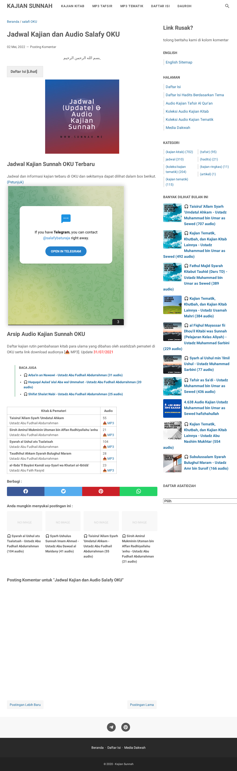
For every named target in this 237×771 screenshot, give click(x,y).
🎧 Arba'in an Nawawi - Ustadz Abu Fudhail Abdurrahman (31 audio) (73, 375)
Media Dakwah (178, 127)
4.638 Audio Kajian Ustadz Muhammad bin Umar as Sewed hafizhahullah (206, 408)
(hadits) (209, 159)
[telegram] (111, 727)
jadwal (175, 159)
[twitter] (63, 491)
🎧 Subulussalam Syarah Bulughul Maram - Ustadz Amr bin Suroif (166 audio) (206, 463)
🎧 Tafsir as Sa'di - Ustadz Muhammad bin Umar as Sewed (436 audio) (206, 386)
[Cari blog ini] (227, 6)
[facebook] (25, 491)
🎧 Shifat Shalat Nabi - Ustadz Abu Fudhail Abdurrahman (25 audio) (73, 394)
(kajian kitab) (179, 152)
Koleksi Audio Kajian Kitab (187, 111)
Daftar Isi (160, 6)
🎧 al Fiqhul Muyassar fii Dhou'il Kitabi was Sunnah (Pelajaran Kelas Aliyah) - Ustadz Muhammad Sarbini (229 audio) (196, 337)
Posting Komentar (43, 47)
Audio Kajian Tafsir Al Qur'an (189, 103)
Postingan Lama (142, 705)
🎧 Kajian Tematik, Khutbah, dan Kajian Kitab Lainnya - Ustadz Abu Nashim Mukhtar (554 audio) (195, 436)
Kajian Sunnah (30, 6)
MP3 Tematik (131, 6)
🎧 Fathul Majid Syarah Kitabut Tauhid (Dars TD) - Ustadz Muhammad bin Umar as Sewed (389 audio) (195, 277)
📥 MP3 (108, 423)
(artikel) (208, 174)
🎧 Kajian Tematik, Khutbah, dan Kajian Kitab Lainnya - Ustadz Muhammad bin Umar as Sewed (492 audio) (195, 245)
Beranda (97, 747)
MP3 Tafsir (102, 6)
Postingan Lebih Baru (25, 705)
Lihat (32, 71)
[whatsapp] (138, 491)
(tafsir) (208, 152)
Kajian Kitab (72, 6)
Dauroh (185, 6)
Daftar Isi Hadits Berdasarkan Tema (195, 95)
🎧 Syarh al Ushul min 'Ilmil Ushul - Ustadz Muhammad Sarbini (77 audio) (207, 364)
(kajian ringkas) (214, 167)
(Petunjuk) (15, 182)
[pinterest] (101, 491)
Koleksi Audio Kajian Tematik (189, 119)
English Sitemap (179, 62)
